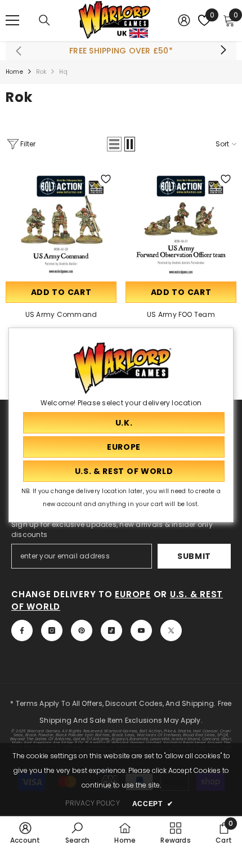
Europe (133, 594)
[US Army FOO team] (181, 223)
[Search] (44, 20)
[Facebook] (22, 630)
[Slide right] (222, 50)
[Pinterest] (81, 630)
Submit (194, 556)
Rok (41, 72)
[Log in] (184, 20)
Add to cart (61, 292)
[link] (25, 832)
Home (14, 72)
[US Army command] (61, 223)
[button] (114, 144)
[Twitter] (171, 630)
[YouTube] (141, 630)
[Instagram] (51, 630)
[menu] (12, 20)
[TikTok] (111, 630)
